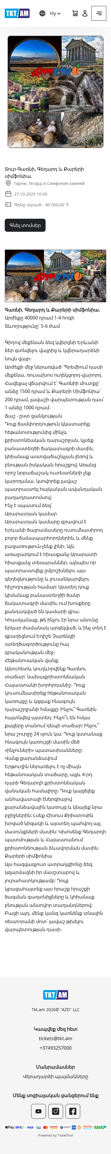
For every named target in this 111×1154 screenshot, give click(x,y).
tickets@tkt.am (55, 1038)
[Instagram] (55, 1111)
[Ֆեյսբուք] (72, 1111)
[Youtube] (38, 1111)
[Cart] (74, 13)
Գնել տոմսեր (25, 225)
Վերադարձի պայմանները (55, 1076)
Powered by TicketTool (55, 1135)
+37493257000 (56, 1048)
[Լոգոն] (17, 13)
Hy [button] (53, 13)
